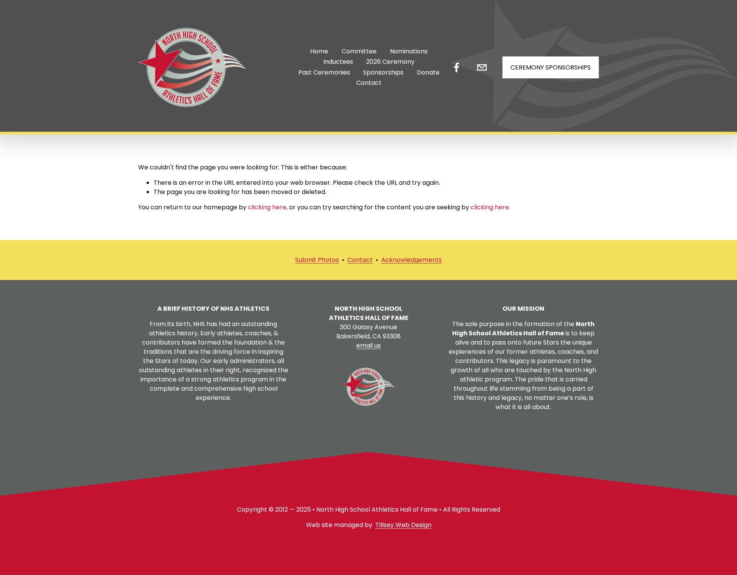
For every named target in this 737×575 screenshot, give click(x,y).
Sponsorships (383, 72)
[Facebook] (457, 67)
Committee (359, 51)
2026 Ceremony (390, 61)
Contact (369, 82)
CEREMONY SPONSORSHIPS (551, 67)
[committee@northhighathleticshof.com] (482, 67)
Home (319, 51)
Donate (428, 72)
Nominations (409, 51)
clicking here (267, 207)
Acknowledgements (411, 259)
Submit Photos (317, 259)
